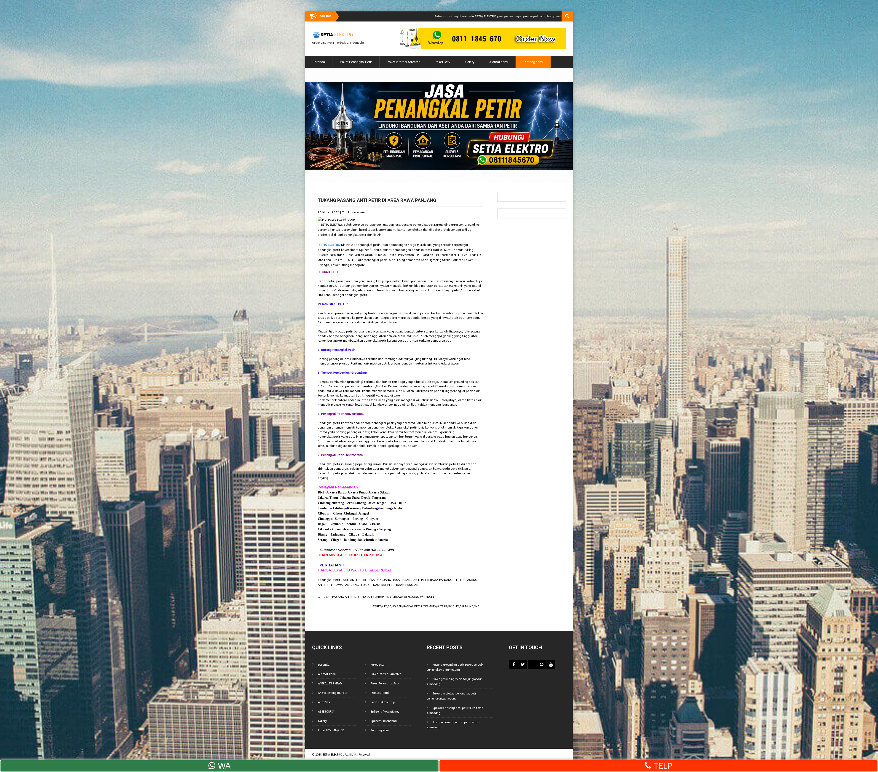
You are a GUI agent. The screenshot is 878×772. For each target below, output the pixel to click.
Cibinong (324, 503)
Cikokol (323, 529)
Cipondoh (338, 529)
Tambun (323, 508)
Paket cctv (442, 62)
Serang (322, 539)
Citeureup (336, 524)
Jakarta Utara (350, 497)
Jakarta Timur (328, 497)
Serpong (384, 529)
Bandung (350, 539)
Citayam (371, 518)
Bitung (322, 534)
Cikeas (337, 513)
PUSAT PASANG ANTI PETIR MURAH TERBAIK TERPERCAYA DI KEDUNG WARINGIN (376, 596)
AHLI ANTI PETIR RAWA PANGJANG (367, 580)
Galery (469, 62)
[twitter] (522, 664)
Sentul (351, 524)
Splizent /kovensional (385, 711)
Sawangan (342, 518)
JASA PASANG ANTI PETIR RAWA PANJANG (422, 580)
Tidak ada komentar (356, 212)
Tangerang (379, 497)
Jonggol (363, 513)
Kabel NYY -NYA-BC (331, 730)
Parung (357, 518)
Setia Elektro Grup (383, 702)
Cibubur (324, 513)
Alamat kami (498, 62)
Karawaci (356, 529)
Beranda (319, 62)
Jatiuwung (338, 534)
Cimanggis (325, 518)
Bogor (322, 524)
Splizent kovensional (384, 721)
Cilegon (336, 539)
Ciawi (363, 524)
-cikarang (337, 503)
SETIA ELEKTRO (331, 224)
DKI (321, 492)
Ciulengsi (350, 513)
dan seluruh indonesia (372, 539)
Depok (365, 497)
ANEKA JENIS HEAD (330, 683)
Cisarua (375, 524)
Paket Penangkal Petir (356, 62)
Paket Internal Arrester (403, 62)
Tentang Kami (533, 62)
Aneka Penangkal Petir (333, 692)
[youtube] (550, 664)
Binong (371, 529)
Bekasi (349, 503)
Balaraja (368, 534)
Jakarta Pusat (357, 492)
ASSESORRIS (326, 711)
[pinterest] (541, 664)
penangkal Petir (329, 580)
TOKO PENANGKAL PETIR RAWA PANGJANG (390, 585)
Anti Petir (324, 702)
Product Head (380, 692)
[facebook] (513, 664)
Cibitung (338, 508)
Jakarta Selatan (379, 492)
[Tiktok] (532, 664)
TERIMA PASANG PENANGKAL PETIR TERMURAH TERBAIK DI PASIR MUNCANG (428, 606)
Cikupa (353, 534)
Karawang (354, 508)
